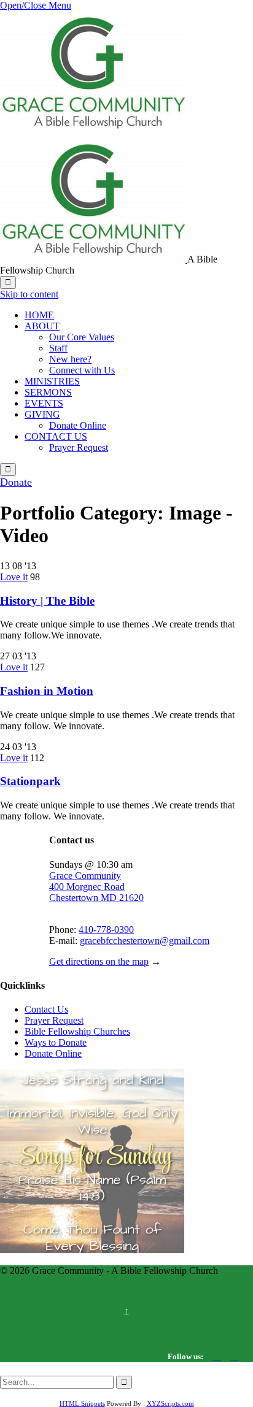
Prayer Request (54, 1020)
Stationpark (30, 781)
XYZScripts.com (170, 1403)
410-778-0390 (106, 929)
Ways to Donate (56, 1042)
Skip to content (29, 294)
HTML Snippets (82, 1403)
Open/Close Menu (35, 5)
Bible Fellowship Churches (77, 1031)
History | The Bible (47, 600)
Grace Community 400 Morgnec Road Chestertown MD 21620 (96, 886)
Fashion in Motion (46, 690)
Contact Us (46, 1009)
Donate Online (53, 1053)
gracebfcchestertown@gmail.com (144, 940)
